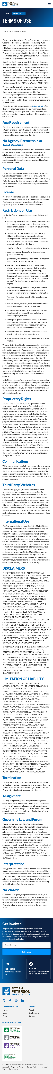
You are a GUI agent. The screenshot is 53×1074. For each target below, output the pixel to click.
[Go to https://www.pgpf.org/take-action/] (14, 969)
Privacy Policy (38, 106)
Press (5, 1016)
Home (7, 14)
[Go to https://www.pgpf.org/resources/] (39, 968)
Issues (5, 1013)
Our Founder (34, 1013)
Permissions (13, 1069)
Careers (32, 1016)
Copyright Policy (17, 1067)
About (31, 1010)
